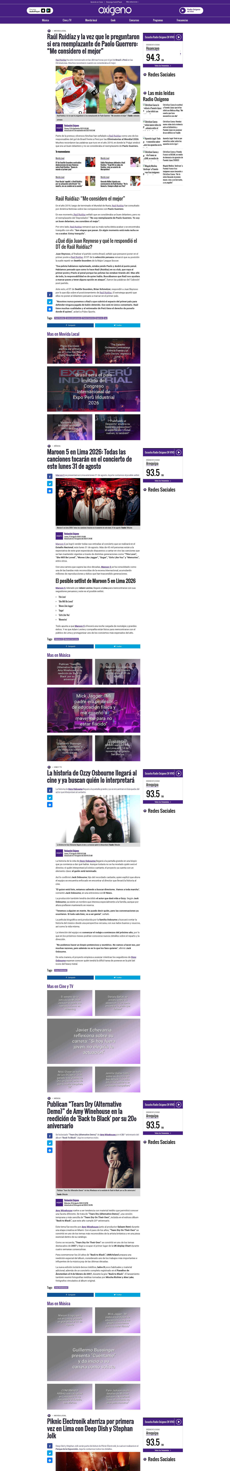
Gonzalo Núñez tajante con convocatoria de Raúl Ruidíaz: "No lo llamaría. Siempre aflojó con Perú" (114, 183)
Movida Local (60, 31)
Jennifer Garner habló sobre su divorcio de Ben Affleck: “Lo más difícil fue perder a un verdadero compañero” (117, 1079)
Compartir (71, 325)
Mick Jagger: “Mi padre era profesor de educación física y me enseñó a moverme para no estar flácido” (94, 710)
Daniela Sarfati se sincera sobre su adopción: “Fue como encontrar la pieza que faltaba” (117, 1002)
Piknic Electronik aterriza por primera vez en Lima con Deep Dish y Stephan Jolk (70, 351)
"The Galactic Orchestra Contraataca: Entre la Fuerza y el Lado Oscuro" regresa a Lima (118, 350)
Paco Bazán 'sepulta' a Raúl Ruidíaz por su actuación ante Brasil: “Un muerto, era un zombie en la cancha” (69, 183)
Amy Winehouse (108, 1134)
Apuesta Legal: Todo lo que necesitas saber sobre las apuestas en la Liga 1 (172, 141)
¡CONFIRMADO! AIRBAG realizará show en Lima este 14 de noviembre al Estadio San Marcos (117, 748)
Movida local (91, 20)
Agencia (99, 318)
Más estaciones (131, 2)
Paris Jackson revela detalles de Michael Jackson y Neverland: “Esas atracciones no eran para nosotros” (118, 1396)
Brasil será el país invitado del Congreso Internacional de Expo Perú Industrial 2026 (94, 389)
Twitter (119, 325)
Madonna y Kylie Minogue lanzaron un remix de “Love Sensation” (69, 427)
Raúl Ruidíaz (61, 60)
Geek (113, 20)
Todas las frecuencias (162, 65)
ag (105, 318)
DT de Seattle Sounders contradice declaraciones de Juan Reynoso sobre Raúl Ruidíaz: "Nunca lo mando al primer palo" (68, 166)
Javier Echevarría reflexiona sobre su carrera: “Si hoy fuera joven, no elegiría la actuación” (93, 1041)
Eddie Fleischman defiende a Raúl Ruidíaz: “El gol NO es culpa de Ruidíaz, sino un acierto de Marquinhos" (113, 166)
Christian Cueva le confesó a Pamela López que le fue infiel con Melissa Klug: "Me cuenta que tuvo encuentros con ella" (173, 110)
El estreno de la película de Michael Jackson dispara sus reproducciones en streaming (69, 1002)
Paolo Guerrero (88, 318)
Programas (158, 20)
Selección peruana (74, 318)
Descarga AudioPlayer (114, 2)
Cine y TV (67, 20)
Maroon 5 (60, 475)
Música (45, 20)
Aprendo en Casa (97, 2)
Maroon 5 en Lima (71, 639)
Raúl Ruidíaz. (106, 292)
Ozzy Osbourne (75, 789)
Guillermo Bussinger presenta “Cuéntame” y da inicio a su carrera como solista (70, 748)
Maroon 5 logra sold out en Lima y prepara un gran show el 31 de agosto (117, 672)
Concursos (134, 20)
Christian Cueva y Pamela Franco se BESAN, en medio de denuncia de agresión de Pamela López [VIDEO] (173, 156)
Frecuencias (182, 20)
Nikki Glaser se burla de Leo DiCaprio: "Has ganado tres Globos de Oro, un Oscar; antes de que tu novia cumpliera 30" (70, 1079)
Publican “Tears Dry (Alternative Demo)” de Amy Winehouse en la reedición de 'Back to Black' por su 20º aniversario (70, 672)
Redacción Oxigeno (71, 125)
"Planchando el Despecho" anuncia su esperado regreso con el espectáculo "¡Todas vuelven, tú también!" (117, 427)
